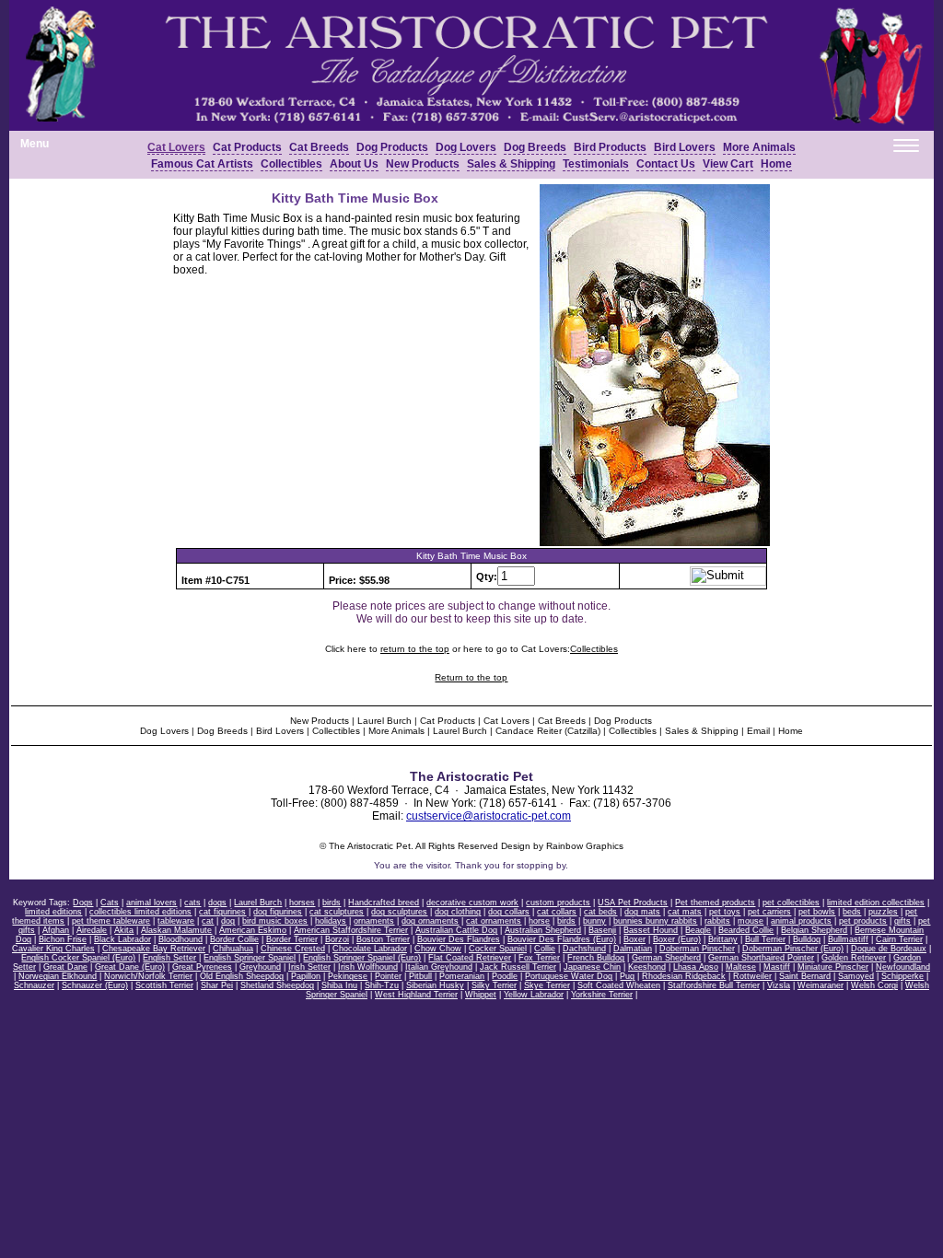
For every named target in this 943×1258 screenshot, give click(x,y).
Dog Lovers (466, 147)
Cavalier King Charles (53, 948)
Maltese (741, 967)
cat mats (685, 911)
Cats (109, 902)
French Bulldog (595, 957)
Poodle (505, 976)
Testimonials (596, 163)
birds (331, 902)
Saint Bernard (805, 976)
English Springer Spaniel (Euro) (362, 957)
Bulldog (807, 939)
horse (539, 921)
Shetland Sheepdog (277, 985)
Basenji (602, 930)
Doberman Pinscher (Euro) (793, 948)
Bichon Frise (63, 939)
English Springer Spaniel (250, 957)
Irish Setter (309, 967)
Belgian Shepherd (814, 930)
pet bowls (816, 911)
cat (208, 921)
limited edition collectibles (876, 902)
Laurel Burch (384, 721)
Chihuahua (233, 948)
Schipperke (902, 976)
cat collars (556, 911)
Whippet (480, 994)
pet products (863, 921)
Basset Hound (650, 930)
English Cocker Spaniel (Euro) (78, 957)
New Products (423, 163)
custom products (558, 902)
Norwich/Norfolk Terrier (148, 976)
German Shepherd (666, 957)
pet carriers (769, 911)
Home (776, 163)
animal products (801, 921)
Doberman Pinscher (697, 948)
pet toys (724, 911)
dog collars (509, 911)
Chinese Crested (293, 948)
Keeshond (647, 967)
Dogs (83, 902)
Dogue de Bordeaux (888, 948)
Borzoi (337, 939)
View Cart (728, 163)
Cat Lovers (176, 147)
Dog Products (392, 147)
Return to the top (471, 677)
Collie (544, 948)
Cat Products (247, 147)
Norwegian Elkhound (57, 976)
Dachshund (584, 948)
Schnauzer (34, 985)
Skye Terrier (547, 985)
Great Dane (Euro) (130, 967)
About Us (354, 163)
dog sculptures (399, 911)
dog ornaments (430, 921)
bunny (594, 921)
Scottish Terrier (164, 985)
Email (758, 731)
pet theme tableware (111, 921)
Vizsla (778, 985)
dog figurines (277, 911)
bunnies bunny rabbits (655, 921)
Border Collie (234, 939)
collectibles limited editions (140, 911)
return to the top (414, 649)
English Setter (169, 957)
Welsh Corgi (874, 985)
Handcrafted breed (383, 902)
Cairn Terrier (899, 939)
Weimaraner (820, 985)
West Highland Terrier (416, 994)
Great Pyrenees (202, 967)
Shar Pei (217, 985)
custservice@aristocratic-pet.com (488, 816)
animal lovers (151, 902)
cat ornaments (493, 921)
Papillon (305, 976)
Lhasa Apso (695, 967)
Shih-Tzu (382, 985)
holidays (330, 921)
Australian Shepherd (543, 930)
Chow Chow (437, 948)
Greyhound (260, 967)
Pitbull (420, 976)
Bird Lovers (280, 731)
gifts (902, 921)
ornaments (374, 921)
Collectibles (291, 163)
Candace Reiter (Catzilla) (547, 731)
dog (228, 921)
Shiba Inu (339, 985)
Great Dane (65, 967)
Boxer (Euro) (677, 939)
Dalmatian (632, 948)
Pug (627, 976)
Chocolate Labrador (369, 948)
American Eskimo (252, 930)
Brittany (723, 939)
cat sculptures (336, 911)
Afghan (55, 930)
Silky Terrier (494, 985)
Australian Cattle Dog (456, 930)
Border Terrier (292, 939)
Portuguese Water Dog (568, 976)
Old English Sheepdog (242, 976)
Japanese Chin (592, 967)
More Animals (759, 147)
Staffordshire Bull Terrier (714, 985)
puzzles (883, 911)
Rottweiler (752, 976)
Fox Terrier (539, 957)
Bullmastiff (848, 939)
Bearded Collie (746, 930)
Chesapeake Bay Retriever (153, 948)
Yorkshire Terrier (602, 994)
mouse (750, 921)
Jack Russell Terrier (518, 967)
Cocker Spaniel (498, 948)
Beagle (698, 930)
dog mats (642, 911)
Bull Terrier (765, 939)
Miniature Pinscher (832, 967)
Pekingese (347, 976)
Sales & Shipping (511, 163)
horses (302, 902)
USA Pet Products (633, 902)
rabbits (717, 921)
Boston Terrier (383, 939)
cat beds (600, 911)
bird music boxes (275, 921)
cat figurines (222, 911)
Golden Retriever (853, 957)
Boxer (634, 939)
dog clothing (458, 911)
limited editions (53, 911)
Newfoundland (903, 967)
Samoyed (856, 976)
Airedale (91, 930)
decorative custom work (472, 902)
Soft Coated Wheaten (618, 985)
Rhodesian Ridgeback (684, 976)
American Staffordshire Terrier (351, 930)
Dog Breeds (535, 147)
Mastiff (776, 967)
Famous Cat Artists (202, 163)
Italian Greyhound (438, 967)
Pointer (388, 976)
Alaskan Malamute (176, 930)
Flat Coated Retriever (469, 957)
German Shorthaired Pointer (761, 957)
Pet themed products (715, 902)
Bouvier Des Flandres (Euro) (561, 939)
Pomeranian (461, 976)
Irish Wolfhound (368, 967)
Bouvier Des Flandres (458, 939)
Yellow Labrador (534, 994)
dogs (217, 902)
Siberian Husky (435, 985)
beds (852, 911)
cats (192, 902)
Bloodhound (180, 939)
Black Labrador (122, 939)
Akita (124, 930)
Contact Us (665, 163)
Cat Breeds (319, 147)
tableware (175, 921)
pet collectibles (791, 902)
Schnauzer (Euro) (95, 985)
